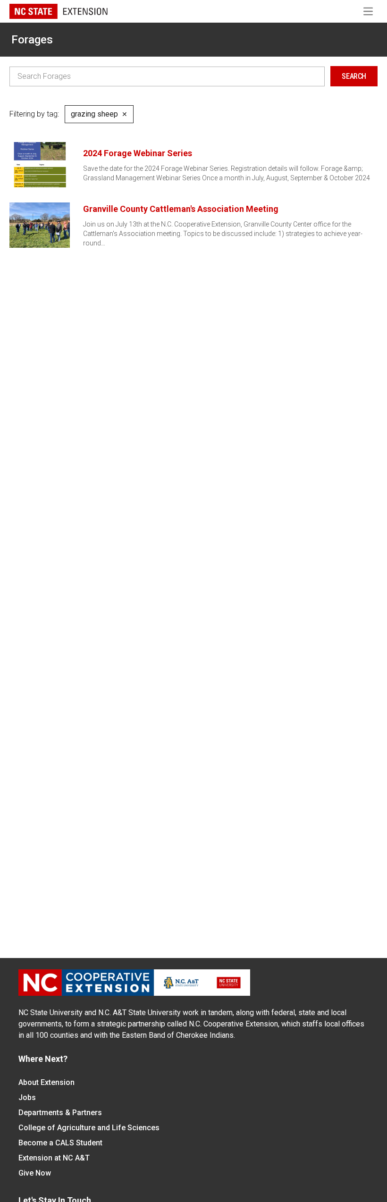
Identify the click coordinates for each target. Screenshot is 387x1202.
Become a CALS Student (60, 1142)
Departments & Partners (60, 1112)
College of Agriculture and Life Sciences (89, 1127)
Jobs (27, 1097)
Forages (32, 39)
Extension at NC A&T (54, 1157)
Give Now (34, 1172)
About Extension (46, 1082)
